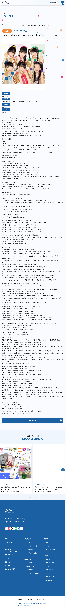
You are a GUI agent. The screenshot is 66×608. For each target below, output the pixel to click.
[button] (62, 3)
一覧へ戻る (32, 420)
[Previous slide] (2, 469)
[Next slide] (63, 469)
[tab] (29, 497)
